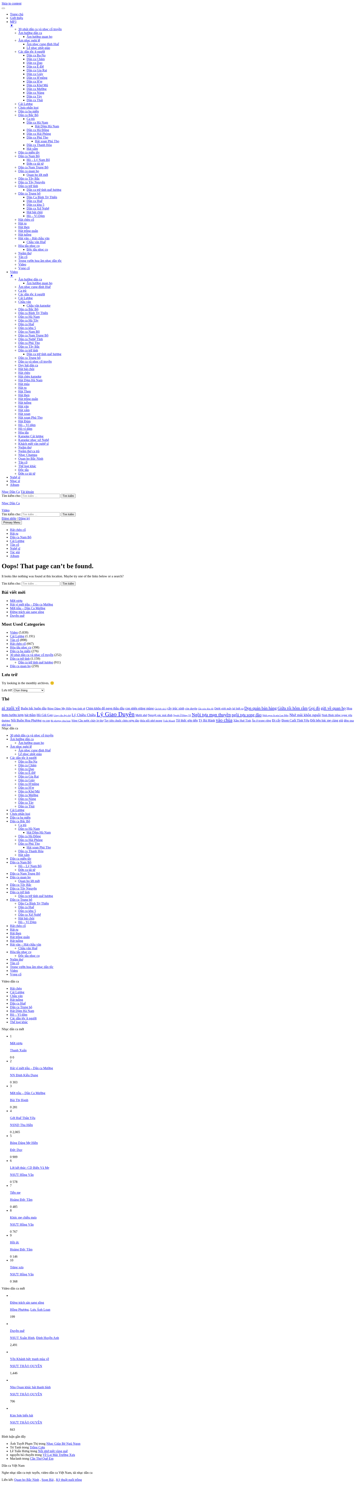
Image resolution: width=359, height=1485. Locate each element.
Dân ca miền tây (29, 152)
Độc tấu (23, 470)
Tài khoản (27, 492)
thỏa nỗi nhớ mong (151, 720)
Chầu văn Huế (36, 242)
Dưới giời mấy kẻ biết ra (228, 708)
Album (14, 484)
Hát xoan (24, 414)
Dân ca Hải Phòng (39, 133)
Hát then (24, 227)
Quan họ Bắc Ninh (30, 458)
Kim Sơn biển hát (21, 1415)
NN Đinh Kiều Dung (24, 1075)
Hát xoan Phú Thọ (47, 141)
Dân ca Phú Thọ (37, 137)
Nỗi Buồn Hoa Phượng (26, 720)
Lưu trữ (7, 690)
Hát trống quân (28, 231)
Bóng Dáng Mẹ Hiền (59, 708)
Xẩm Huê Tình (242, 720)
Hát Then (24, 391)
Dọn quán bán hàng (260, 708)
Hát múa (24, 384)
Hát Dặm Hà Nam (30, 380)
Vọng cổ (24, 268)
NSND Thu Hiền (21, 1125)
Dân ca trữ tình (28, 186)
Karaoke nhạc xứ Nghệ (33, 440)
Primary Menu (11, 522)
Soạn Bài (48, 1479)
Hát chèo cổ (26, 219)
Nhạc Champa (27, 455)
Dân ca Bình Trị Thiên (33, 313)
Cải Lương (25, 104)
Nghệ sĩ (15, 477)
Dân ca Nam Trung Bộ (33, 167)
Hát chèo (24, 372)
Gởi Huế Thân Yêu (22, 1118)
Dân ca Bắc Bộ (28, 115)
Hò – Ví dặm (27, 425)
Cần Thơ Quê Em (41, 1458)
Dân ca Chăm (36, 59)
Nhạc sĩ (15, 481)
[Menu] (3, 8)
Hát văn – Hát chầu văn (33, 238)
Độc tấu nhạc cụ (37, 249)
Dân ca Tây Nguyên (31, 182)
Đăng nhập (9, 518)
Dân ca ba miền (28, 111)
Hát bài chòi (35, 212)
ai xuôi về (11, 708)
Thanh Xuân (18, 1050)
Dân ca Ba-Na (36, 55)
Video (22, 264)
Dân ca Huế (34, 201)
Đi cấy (276, 720)
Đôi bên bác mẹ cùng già (326, 720)
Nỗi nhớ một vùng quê (53, 1451)
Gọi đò (314, 708)
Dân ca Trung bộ (29, 193)
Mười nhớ (141, 715)
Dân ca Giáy (35, 74)
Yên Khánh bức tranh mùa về (29, 1359)
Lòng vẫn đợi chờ (62, 715)
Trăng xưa (16, 1267)
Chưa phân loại (28, 107)
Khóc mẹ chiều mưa (23, 1217)
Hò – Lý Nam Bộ (38, 160)
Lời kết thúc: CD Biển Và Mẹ (29, 1167)
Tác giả (15, 552)
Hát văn (23, 406)
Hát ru (22, 223)
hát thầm (30, 715)
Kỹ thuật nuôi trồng (69, 1479)
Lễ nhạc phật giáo (38, 48)
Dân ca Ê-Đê (35, 66)
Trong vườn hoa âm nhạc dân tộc (40, 260)
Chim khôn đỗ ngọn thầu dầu (105, 708)
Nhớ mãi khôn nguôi (305, 715)
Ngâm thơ (24, 253)
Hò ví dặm (25, 428)
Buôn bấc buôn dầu (34, 708)
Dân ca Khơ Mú (37, 85)
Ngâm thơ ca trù (28, 451)
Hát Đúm (24, 421)
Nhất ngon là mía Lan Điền (275, 715)
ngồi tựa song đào (247, 714)
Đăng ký (24, 518)
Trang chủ (16, 14)
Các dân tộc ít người (31, 51)
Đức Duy (16, 1150)
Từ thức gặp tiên (187, 720)
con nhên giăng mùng (139, 708)
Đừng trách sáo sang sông (27, 612)
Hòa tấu (23, 432)
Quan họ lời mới (37, 175)
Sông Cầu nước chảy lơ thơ (87, 720)
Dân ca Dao (34, 63)
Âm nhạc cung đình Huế (43, 44)
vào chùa (224, 720)
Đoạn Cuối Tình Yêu (295, 720)
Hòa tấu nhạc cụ (29, 246)
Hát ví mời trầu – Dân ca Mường (31, 604)
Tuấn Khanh (169, 721)
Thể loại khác (27, 466)
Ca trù (31, 119)
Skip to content (11, 3)
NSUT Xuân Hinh (22, 1338)
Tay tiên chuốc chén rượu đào (121, 720)
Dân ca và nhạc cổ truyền (35, 361)
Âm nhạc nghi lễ (29, 40)
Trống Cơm (37, 1447)
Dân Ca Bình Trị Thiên (42, 197)
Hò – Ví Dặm (36, 216)
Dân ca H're (34, 81)
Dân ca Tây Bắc (29, 178)
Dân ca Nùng (35, 92)
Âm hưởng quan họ (39, 36)
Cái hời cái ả (160, 709)
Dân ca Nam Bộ (29, 156)
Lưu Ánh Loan (40, 1309)
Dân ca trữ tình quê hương (44, 189)
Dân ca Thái (35, 100)
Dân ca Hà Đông (38, 130)
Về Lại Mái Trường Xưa (59, 1455)
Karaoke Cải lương (30, 436)
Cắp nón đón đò (206, 709)
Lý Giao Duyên (116, 714)
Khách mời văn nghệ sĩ (33, 443)
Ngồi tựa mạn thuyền (211, 714)
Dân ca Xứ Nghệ (38, 208)
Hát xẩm (32, 148)
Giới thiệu (16, 18)
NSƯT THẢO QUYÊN (26, 1366)
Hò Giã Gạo (45, 715)
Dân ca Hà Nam (37, 122)
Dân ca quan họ (28, 171)
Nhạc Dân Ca (11, 492)
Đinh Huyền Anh (47, 1338)
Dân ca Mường (37, 89)
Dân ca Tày (34, 96)
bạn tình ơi (79, 708)
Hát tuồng (24, 234)
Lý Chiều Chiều (84, 715)
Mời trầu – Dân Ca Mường (27, 608)
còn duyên (191, 708)
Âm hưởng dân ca (30, 33)
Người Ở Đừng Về (182, 715)
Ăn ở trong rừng (261, 720)
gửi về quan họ (333, 708)
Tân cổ (22, 257)
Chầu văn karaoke (38, 305)
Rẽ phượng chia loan (61, 721)
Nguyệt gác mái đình (160, 715)
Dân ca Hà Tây (28, 320)
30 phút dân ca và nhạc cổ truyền (40, 29)
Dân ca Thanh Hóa (39, 145)
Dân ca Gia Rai (37, 70)
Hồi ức (14, 1242)
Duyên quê (17, 615)
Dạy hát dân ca (28, 365)
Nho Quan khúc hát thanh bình (30, 1387)
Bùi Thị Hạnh (19, 1100)
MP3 (13, 23)
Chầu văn (24, 302)
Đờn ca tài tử (35, 163)
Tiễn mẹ (15, 1192)
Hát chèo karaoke (29, 376)
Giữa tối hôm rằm (293, 708)
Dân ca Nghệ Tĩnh (30, 339)
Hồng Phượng (19, 1309)
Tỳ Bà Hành (207, 720)
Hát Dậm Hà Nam (47, 126)
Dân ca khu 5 (35, 204)
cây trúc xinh (175, 708)
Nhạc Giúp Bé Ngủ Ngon (63, 1443)
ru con (46, 720)
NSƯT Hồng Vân (22, 1175)
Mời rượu (16, 600)
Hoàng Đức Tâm (21, 1199)
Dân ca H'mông (37, 77)
